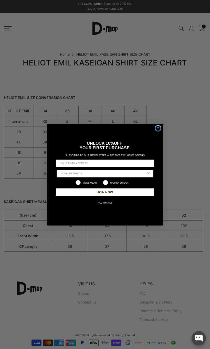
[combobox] (103, 173)
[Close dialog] (158, 128)
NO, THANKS (105, 202)
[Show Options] (148, 173)
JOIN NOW (105, 192)
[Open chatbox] (199, 338)
